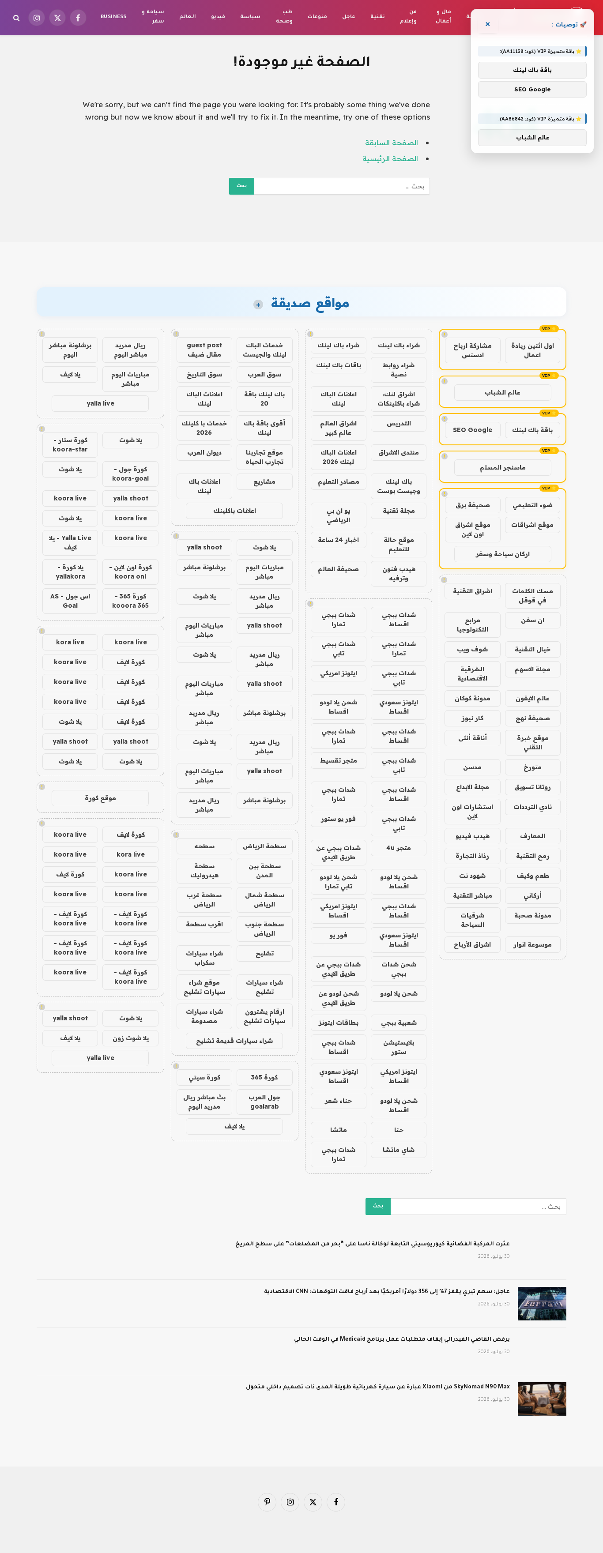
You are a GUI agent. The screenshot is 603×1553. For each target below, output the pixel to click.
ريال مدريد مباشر (264, 600)
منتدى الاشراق (398, 452)
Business (113, 17)
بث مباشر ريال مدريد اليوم (204, 1101)
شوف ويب (472, 649)
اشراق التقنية (472, 591)
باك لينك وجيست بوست (398, 486)
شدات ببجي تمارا (338, 619)
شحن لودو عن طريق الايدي (338, 998)
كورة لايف (131, 662)
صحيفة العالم (338, 569)
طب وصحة (284, 17)
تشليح (265, 953)
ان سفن (532, 620)
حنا (398, 1130)
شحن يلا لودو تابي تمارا (338, 881)
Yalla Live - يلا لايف (70, 542)
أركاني (533, 895)
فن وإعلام (408, 17)
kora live (70, 642)
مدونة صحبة (532, 915)
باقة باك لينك (532, 430)
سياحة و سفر (153, 17)
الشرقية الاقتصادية (472, 673)
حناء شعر (338, 1101)
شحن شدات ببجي (398, 969)
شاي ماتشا (399, 1150)
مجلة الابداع (472, 787)
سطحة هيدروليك (204, 870)
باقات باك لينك (338, 365)
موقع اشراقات (532, 525)
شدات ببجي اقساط (399, 619)
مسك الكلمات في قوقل (532, 595)
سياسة (250, 17)
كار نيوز (472, 718)
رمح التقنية (533, 856)
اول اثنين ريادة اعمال (532, 350)
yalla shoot (204, 547)
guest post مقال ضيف (204, 349)
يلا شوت (264, 547)
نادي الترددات (532, 807)
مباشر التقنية (472, 895)
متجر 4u (398, 848)
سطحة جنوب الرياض (264, 928)
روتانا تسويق (532, 787)
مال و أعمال (443, 17)
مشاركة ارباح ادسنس (472, 350)
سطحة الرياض (264, 846)
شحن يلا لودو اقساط (338, 706)
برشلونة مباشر (204, 567)
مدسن (472, 767)
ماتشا (338, 1130)
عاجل (348, 17)
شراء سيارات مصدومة (204, 1016)
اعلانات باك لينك (204, 486)
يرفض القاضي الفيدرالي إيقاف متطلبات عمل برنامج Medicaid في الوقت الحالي (402, 1340)
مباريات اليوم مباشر (264, 571)
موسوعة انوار (532, 944)
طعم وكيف (532, 876)
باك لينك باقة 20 (264, 398)
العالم (187, 17)
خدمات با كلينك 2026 (204, 427)
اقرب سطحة (204, 924)
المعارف (532, 836)
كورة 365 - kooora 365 (130, 600)
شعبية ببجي (399, 1023)
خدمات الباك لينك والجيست (264, 349)
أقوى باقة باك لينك (264, 427)
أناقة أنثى (472, 738)
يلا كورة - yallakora (70, 571)
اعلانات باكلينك (234, 511)
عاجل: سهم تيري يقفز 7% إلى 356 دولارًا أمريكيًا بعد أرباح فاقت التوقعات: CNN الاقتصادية (387, 1292)
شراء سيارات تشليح (264, 987)
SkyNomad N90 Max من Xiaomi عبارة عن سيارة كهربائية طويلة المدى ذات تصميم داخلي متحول (378, 1387)
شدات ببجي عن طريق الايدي (338, 852)
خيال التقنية (532, 649)
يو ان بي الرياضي (338, 515)
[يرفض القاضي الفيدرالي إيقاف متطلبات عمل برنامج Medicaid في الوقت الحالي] (542, 1351)
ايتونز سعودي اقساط (398, 706)
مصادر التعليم (338, 481)
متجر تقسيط (338, 760)
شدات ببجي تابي (338, 648)
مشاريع (264, 481)
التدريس (399, 423)
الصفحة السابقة (391, 142)
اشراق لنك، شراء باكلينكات (398, 398)
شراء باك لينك (399, 345)
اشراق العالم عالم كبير (338, 427)
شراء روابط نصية (399, 369)
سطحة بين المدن (265, 870)
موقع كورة (100, 798)
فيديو (218, 17)
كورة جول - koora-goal (130, 473)
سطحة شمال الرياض (264, 899)
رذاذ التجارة (472, 856)
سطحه (204, 846)
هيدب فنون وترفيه (398, 573)
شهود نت (472, 876)
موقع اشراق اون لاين (472, 529)
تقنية (377, 17)
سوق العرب (264, 374)
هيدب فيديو (473, 836)
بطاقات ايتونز (338, 1023)
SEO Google (472, 430)
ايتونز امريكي (338, 673)
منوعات (317, 17)
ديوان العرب (204, 452)
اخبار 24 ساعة (338, 540)
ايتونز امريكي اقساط (338, 910)
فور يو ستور (338, 819)
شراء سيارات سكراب (204, 957)
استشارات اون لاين (472, 811)
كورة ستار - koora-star (70, 444)
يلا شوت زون (131, 1038)
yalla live (100, 403)
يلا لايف (234, 1126)
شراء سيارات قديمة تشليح (234, 1041)
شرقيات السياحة (472, 920)
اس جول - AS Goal (70, 600)
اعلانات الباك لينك (338, 398)
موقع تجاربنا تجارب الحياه (264, 457)
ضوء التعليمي (533, 505)
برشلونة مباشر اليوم (70, 349)
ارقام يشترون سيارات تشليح (264, 1016)
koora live (70, 498)
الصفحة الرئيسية (390, 158)
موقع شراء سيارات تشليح (204, 987)
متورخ (533, 767)
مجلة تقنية (399, 511)
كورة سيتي (204, 1077)
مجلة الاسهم (532, 669)
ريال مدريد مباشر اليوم (130, 349)
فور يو (338, 935)
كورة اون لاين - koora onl (130, 571)
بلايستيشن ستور (398, 1047)
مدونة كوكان (472, 698)
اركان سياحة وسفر (503, 554)
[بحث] (17, 18)
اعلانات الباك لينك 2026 (338, 457)
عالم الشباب (502, 392)
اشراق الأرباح (472, 944)
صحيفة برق (473, 505)
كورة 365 (264, 1077)
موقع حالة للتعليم (399, 544)
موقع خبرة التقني (533, 742)
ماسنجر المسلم (503, 467)
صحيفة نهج (533, 718)
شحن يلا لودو (399, 993)
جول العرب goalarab (264, 1101)
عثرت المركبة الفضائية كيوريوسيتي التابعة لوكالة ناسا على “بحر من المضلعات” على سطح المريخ (372, 1244)
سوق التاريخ (204, 374)
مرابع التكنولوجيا (472, 624)
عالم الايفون (533, 698)
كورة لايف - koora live (130, 918)
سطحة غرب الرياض (204, 899)
